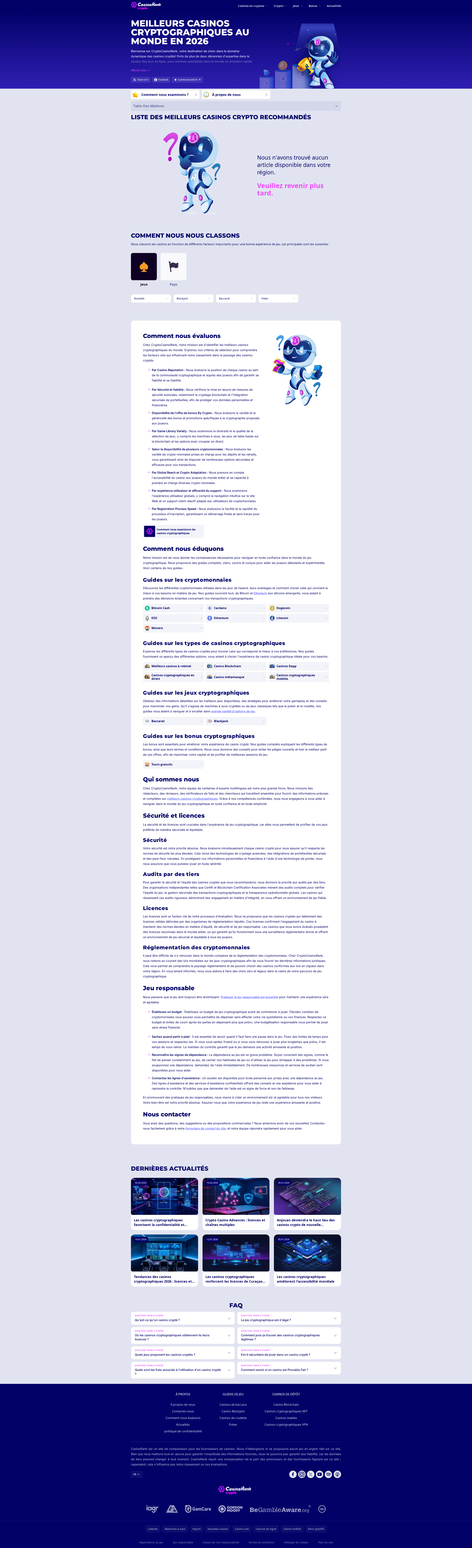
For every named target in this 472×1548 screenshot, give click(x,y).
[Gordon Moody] (230, 1509)
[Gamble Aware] (280, 1509)
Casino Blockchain (286, 1405)
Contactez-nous (183, 1411)
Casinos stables (286, 1418)
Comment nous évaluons (183, 1418)
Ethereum (260, 593)
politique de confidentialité (183, 1431)
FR (134, 1474)
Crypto (278, 6)
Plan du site (325, 1542)
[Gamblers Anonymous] (172, 1509)
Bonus (313, 6)
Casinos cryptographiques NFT (286, 1411)
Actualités (334, 6)
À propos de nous (183, 1405)
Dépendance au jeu (151, 1542)
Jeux (296, 6)
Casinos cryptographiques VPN (286, 1425)
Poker (233, 1425)
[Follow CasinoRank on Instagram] (302, 1474)
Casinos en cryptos (251, 6)
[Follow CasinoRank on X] (310, 1474)
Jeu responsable (183, 1542)
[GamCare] (198, 1509)
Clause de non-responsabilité (221, 1542)
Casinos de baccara (233, 1405)
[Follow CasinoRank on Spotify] (328, 1474)
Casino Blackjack (233, 1411)
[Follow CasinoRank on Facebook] (293, 1474)
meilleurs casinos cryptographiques (192, 798)
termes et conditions (261, 1542)
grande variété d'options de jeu (233, 711)
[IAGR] (152, 1509)
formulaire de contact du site (206, 1128)
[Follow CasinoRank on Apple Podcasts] (337, 1474)
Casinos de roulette (233, 1418)
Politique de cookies (296, 1542)
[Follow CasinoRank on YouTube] (319, 1474)
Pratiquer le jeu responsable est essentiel (249, 997)
